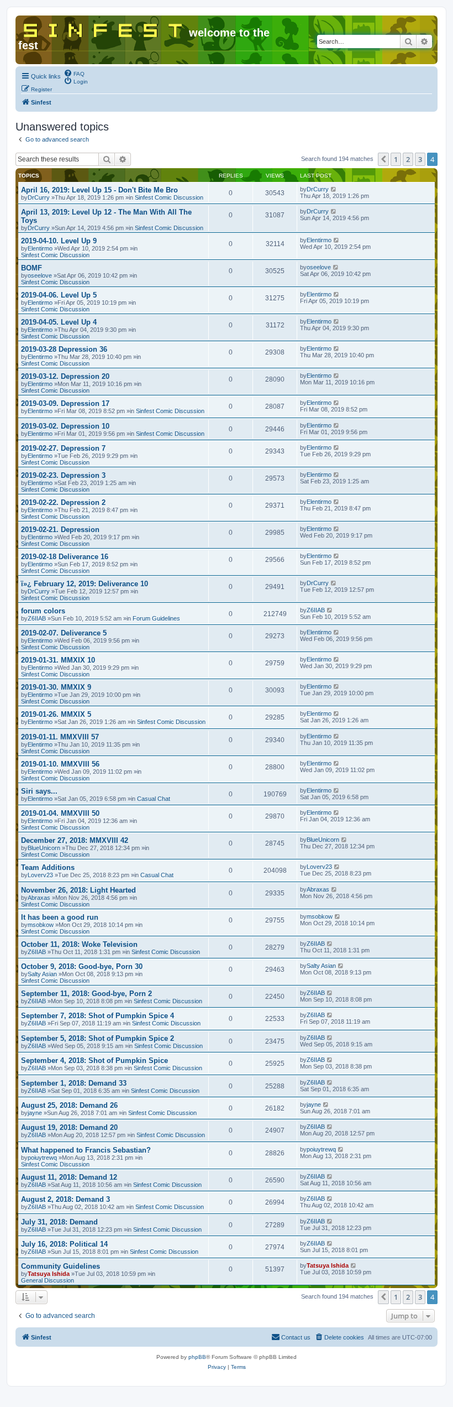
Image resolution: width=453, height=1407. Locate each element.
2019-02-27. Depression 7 (63, 448)
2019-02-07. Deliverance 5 (64, 633)
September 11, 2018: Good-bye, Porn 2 (86, 993)
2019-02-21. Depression (60, 529)
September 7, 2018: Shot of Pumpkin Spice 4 (97, 1016)
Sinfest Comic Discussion (169, 197)
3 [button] (420, 159)
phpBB (197, 1357)
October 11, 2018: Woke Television (79, 944)
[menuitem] (74, 73)
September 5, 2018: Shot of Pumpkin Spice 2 (97, 1038)
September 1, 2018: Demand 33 (74, 1083)
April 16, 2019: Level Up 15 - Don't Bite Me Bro (99, 190)
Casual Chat (153, 798)
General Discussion (47, 1280)
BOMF (31, 268)
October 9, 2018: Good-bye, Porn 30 (82, 966)
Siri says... (39, 791)
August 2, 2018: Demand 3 (65, 1199)
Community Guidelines (60, 1266)
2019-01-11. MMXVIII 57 (60, 737)
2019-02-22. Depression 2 (63, 502)
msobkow (41, 924)
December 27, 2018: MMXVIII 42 (74, 840)
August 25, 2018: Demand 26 (69, 1105)
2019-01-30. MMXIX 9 (56, 687)
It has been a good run (59, 917)
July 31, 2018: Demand (59, 1222)
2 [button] (408, 159)
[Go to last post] (334, 189)
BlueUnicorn (44, 848)
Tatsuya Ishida (49, 1273)
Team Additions (48, 867)
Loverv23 (40, 875)
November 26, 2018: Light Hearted (78, 890)
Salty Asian (42, 974)
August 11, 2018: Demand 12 (69, 1177)
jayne (35, 1112)
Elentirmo (40, 248)
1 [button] (396, 159)
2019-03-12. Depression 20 (65, 376)
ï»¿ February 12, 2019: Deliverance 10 (84, 584)
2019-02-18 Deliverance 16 (64, 557)
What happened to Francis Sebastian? (86, 1150)
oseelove (40, 275)
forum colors (43, 611)
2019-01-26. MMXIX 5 (56, 714)
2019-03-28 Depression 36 (64, 349)
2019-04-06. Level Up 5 (59, 295)
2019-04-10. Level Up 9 (59, 241)
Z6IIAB (37, 618)
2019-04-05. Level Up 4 (59, 322)
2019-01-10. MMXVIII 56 (60, 764)
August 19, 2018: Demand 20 (69, 1127)
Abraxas (39, 897)
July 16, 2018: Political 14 (64, 1244)
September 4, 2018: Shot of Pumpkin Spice (94, 1060)
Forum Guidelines (156, 618)
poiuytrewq (42, 1157)
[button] (383, 159)
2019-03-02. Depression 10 (65, 426)
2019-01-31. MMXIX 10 (58, 660)
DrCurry (39, 197)
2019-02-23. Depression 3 (63, 475)
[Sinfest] (103, 28)
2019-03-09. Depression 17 (65, 403)
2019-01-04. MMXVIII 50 (60, 813)
